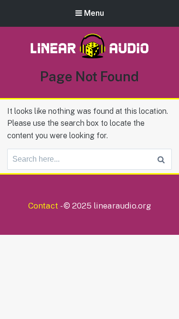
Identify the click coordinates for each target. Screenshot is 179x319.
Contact (43, 205)
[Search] (161, 159)
